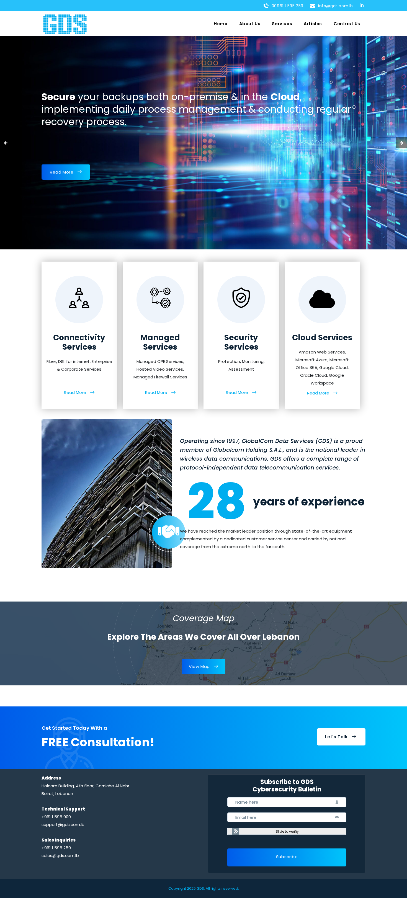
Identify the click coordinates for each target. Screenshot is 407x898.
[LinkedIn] (362, 5)
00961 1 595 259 (286, 6)
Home (220, 24)
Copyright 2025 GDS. (186, 888)
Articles (313, 24)
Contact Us (347, 24)
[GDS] (65, 24)
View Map (199, 666)
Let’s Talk (336, 737)
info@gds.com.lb (334, 6)
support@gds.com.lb (63, 824)
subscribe (287, 857)
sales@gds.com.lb (60, 855)
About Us (250, 24)
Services (282, 24)
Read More (61, 172)
